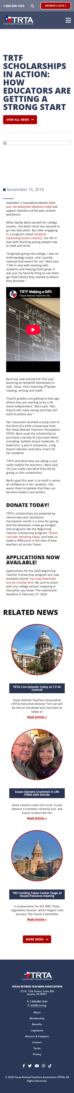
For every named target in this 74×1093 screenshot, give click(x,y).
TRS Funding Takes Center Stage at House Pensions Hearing (37, 894)
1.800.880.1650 (38, 1001)
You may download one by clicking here (31, 580)
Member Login (55, 5)
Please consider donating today (32, 535)
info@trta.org (38, 1005)
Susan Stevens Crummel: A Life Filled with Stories (37, 793)
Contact (37, 1042)
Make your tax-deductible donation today (31, 205)
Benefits (37, 1024)
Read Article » (37, 717)
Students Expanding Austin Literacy (26, 236)
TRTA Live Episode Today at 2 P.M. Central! (37, 688)
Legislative (37, 1030)
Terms (37, 1048)
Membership (37, 1018)
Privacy (37, 1054)
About (37, 1012)
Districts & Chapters (37, 1036)
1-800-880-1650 (13, 6)
